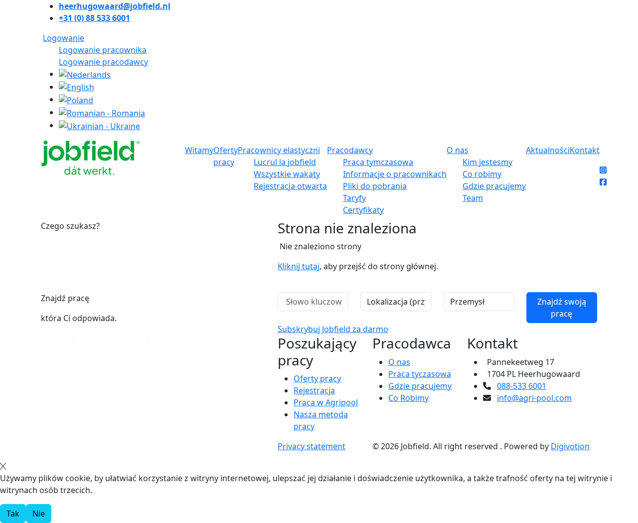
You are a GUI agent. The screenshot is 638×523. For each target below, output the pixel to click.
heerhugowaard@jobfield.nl (114, 5)
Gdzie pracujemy (494, 185)
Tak (12, 513)
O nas (458, 150)
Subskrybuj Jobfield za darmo (333, 329)
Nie (38, 513)
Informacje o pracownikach (395, 174)
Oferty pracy (317, 378)
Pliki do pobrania (375, 185)
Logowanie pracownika (103, 49)
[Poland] (76, 99)
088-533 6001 (521, 385)
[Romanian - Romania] (102, 112)
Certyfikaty (363, 209)
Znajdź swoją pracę (561, 307)
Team (473, 197)
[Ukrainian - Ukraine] (99, 125)
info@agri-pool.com (534, 397)
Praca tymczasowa (378, 162)
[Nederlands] (85, 73)
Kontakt (585, 150)
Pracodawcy (350, 150)
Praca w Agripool (326, 402)
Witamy (199, 150)
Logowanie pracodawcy (103, 61)
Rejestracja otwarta (290, 185)
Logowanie (63, 37)
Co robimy (482, 174)
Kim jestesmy (487, 162)
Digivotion (570, 446)
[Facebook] (603, 181)
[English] (76, 86)
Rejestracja (314, 390)
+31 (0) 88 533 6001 (94, 17)
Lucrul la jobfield (285, 162)
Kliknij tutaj (298, 266)
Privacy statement (311, 446)
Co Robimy (408, 397)
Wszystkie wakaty (287, 174)
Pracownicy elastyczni (279, 150)
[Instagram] (603, 170)
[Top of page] (6, 287)
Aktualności (548, 150)
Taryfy (354, 197)
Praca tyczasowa (419, 373)
